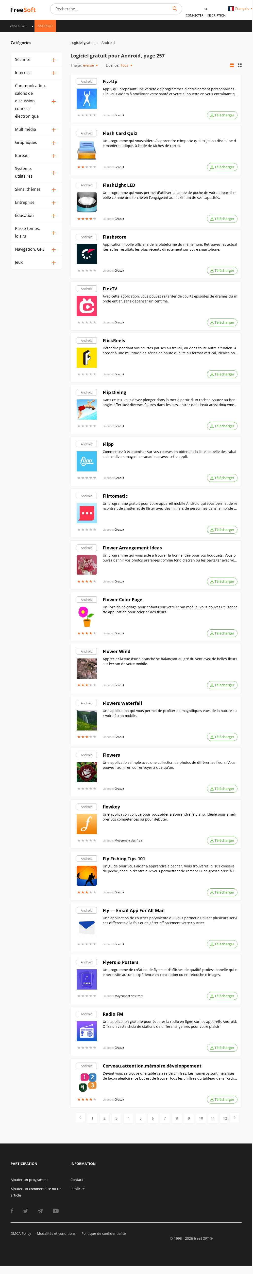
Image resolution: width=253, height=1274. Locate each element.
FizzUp (110, 81)
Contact (76, 1179)
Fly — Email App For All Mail (134, 910)
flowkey (111, 807)
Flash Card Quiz (120, 133)
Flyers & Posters (120, 962)
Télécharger (224, 115)
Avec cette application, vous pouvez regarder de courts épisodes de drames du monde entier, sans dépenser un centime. (170, 298)
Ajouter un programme (30, 1179)
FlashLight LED (119, 185)
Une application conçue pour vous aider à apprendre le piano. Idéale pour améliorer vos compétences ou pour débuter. (169, 817)
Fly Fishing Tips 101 (124, 859)
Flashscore (114, 237)
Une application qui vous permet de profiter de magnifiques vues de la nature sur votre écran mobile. (170, 713)
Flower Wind (116, 651)
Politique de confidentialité (104, 1233)
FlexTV (110, 289)
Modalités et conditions (56, 1233)
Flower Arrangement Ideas (132, 548)
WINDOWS (18, 25)
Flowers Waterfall (122, 703)
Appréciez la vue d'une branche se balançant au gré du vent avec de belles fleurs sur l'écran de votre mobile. (170, 661)
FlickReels (114, 340)
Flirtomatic (115, 496)
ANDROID (45, 25)
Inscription (216, 15)
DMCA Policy (21, 1233)
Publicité (77, 1188)
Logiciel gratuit (82, 42)
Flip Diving (114, 392)
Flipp (108, 444)
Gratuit (119, 115)
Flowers (111, 755)
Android (87, 81)
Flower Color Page (122, 599)
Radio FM (113, 1014)
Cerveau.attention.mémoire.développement (152, 1066)
